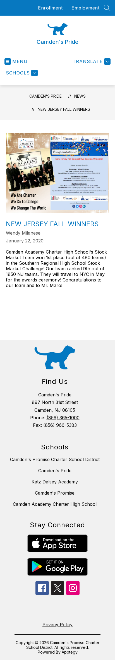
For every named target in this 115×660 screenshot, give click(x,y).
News (80, 96)
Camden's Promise (55, 493)
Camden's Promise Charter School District (55, 459)
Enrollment (50, 8)
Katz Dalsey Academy (55, 482)
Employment (85, 8)
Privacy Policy (57, 624)
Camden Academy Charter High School (55, 504)
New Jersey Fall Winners (64, 109)
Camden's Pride (45, 96)
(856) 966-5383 (60, 425)
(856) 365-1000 (63, 417)
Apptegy (70, 652)
